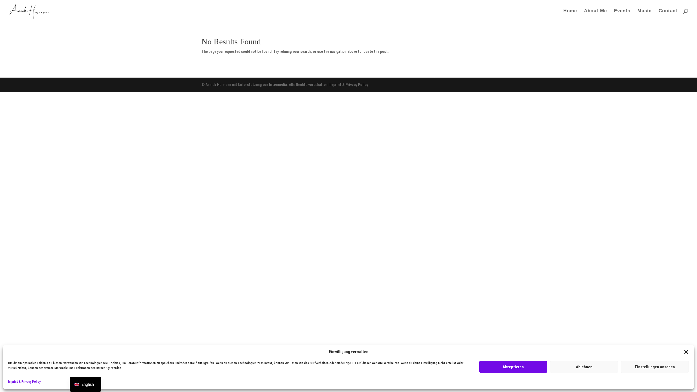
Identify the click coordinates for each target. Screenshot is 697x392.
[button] (686, 352)
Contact (668, 11)
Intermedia (278, 84)
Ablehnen (584, 367)
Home (570, 11)
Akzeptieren (513, 367)
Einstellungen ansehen (655, 367)
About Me (595, 11)
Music (644, 11)
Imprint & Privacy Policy (24, 382)
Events (622, 11)
